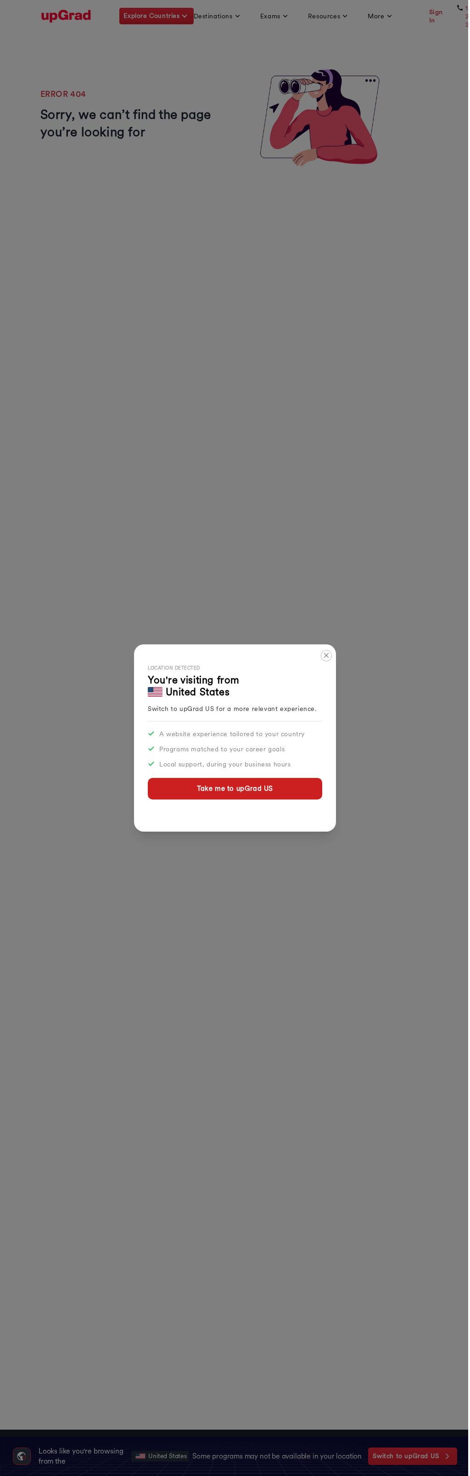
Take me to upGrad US (235, 788)
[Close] (326, 655)
